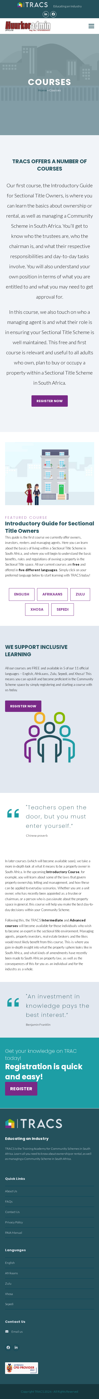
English (21, 594)
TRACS (39, 1391)
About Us (11, 1191)
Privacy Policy (14, 1222)
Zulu (80, 594)
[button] (91, 26)
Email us (17, 1331)
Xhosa (36, 609)
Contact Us (12, 1212)
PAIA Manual (13, 1232)
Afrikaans (52, 594)
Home (42, 90)
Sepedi (63, 609)
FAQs (8, 1201)
